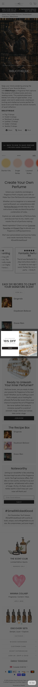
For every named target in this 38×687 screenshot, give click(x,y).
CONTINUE (10, 348)
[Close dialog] (36, 332)
